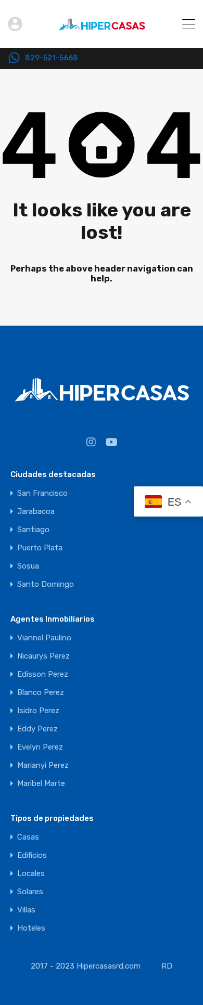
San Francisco (42, 493)
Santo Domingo (45, 584)
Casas (28, 837)
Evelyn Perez (40, 747)
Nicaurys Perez (43, 656)
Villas (26, 910)
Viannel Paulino (44, 638)
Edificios (32, 855)
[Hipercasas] (102, 35)
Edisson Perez (42, 674)
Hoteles (31, 928)
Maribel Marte (41, 784)
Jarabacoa (36, 512)
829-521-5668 (51, 58)
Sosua (28, 566)
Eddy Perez (37, 729)
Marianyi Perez (43, 765)
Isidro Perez (38, 711)
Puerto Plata (39, 548)
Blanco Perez (40, 693)
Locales (31, 874)
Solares (30, 892)
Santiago (33, 530)
